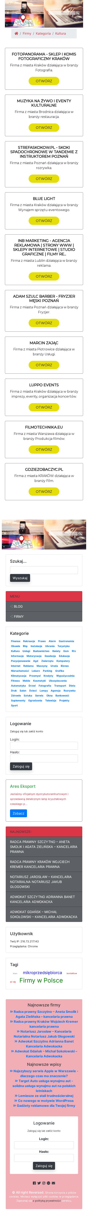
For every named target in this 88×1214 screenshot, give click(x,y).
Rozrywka (70, 690)
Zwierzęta (47, 660)
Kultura (15, 651)
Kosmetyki (39, 680)
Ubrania (50, 646)
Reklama (28, 665)
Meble (26, 680)
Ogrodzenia (35, 700)
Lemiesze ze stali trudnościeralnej (45, 1096)
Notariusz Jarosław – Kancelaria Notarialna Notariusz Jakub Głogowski (41, 882)
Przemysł (35, 675)
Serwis (39, 695)
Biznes (65, 665)
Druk (14, 690)
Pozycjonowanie (20, 660)
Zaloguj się (21, 766)
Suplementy (18, 700)
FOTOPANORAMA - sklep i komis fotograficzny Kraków (44, 56)
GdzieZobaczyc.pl (44, 469)
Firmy (27, 33)
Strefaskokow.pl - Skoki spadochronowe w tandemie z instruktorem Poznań (44, 152)
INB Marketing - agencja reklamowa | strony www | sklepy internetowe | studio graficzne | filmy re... (44, 247)
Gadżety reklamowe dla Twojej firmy (45, 1106)
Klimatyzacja (18, 675)
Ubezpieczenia (58, 680)
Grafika (59, 670)
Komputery (63, 660)
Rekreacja (29, 641)
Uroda (54, 665)
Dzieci (33, 690)
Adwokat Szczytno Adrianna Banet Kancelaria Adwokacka (42, 899)
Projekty (64, 700)
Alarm (52, 641)
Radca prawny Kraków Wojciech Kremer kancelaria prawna (40, 864)
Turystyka (64, 646)
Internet (15, 665)
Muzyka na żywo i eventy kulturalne (44, 103)
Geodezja (50, 655)
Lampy (44, 690)
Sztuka (28, 695)
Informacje (17, 655)
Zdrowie (16, 695)
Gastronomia (66, 641)
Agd (35, 660)
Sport (14, 705)
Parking (47, 670)
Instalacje (36, 646)
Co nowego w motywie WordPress (45, 1101)
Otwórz (44, 81)
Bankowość (62, 695)
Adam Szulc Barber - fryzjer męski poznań (44, 298)
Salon (23, 690)
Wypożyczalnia (65, 675)
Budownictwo (41, 651)
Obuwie (15, 646)
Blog (18, 606)
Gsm (66, 651)
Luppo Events (44, 385)
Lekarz (36, 670)
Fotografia (45, 685)
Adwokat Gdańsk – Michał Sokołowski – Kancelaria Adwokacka (43, 914)
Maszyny (42, 665)
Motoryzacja (34, 655)
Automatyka (18, 685)
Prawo (42, 641)
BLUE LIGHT (44, 198)
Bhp (25, 646)
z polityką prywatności (47, 1200)
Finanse (15, 641)
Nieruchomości (20, 670)
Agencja (56, 690)
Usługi (26, 651)
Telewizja (50, 700)
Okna (49, 695)
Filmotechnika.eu (44, 427)
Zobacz (18, 813)
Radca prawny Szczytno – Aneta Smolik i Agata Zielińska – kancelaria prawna (43, 847)
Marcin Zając (44, 343)
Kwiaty (56, 651)
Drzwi (32, 685)
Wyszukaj (20, 578)
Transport (60, 685)
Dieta (72, 685)
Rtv (74, 651)
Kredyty (48, 675)
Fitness (15, 680)
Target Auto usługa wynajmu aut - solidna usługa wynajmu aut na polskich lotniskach (44, 1086)
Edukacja (64, 655)
